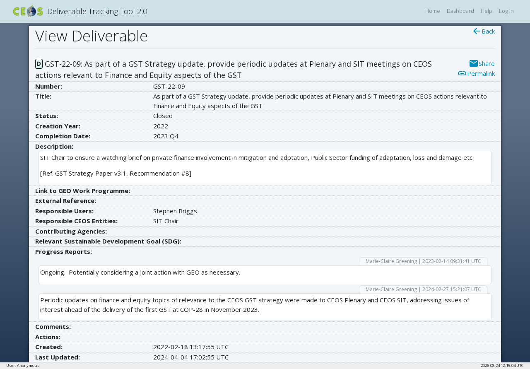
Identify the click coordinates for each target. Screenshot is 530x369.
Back (483, 31)
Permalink (476, 73)
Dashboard (460, 10)
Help (486, 10)
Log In (506, 10)
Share (482, 63)
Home (432, 10)
